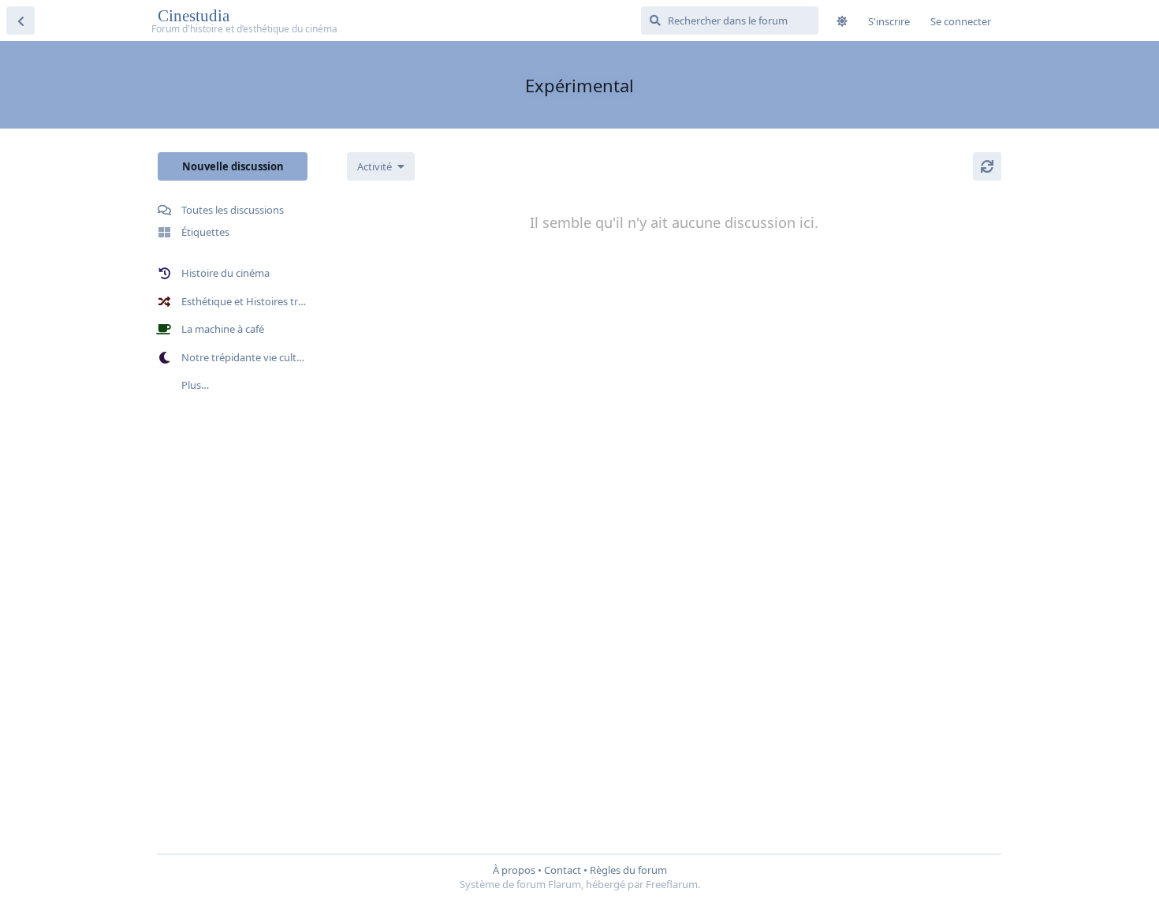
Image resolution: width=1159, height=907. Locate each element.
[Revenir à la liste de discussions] (20, 20)
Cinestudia (195, 15)
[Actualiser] (987, 166)
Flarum (564, 884)
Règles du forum (628, 870)
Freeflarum (672, 884)
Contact (562, 870)
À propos (514, 870)
